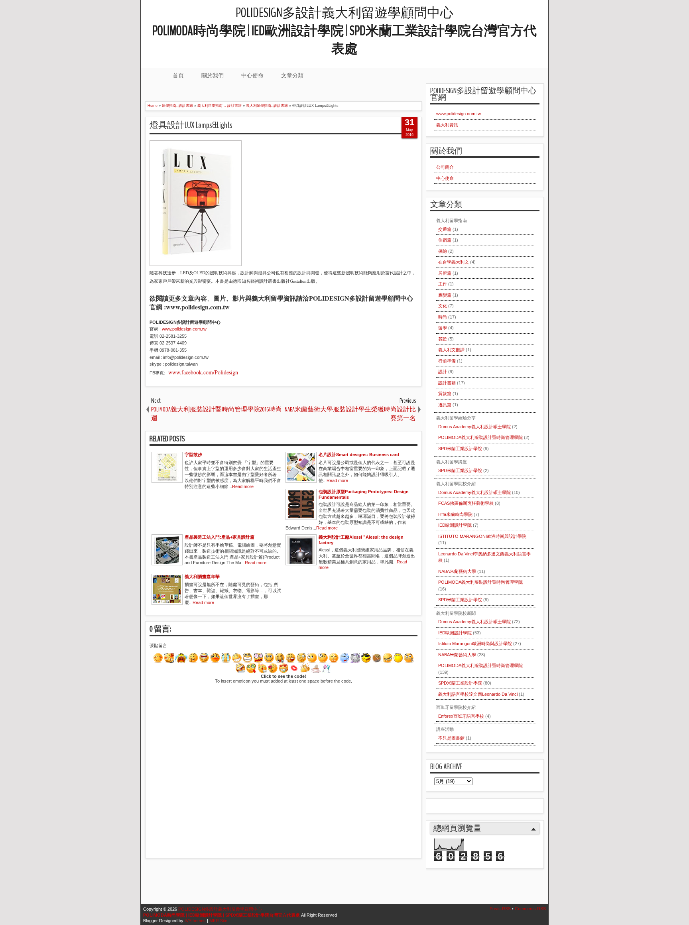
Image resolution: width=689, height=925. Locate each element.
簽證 (442, 339)
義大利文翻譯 (451, 349)
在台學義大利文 (453, 262)
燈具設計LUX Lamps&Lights (191, 125)
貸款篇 (444, 393)
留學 (442, 327)
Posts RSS (500, 908)
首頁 (178, 75)
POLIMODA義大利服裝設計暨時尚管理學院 (480, 437)
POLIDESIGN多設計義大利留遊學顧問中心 (344, 31)
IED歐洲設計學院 (455, 525)
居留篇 (444, 273)
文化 (442, 305)
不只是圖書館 (451, 738)
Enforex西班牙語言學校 (461, 716)
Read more (243, 486)
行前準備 (447, 360)
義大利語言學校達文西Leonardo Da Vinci (478, 694)
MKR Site (218, 920)
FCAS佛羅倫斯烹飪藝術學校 (466, 503)
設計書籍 (447, 382)
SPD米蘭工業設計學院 (460, 448)
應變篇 (444, 295)
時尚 (442, 317)
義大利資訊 (447, 124)
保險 (442, 251)
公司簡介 (445, 167)
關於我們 (212, 75)
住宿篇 (444, 240)
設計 (442, 371)
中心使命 (252, 75)
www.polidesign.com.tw (458, 113)
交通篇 (444, 229)
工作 (442, 283)
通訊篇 (444, 404)
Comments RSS (530, 908)
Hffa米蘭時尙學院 (455, 514)
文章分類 (292, 75)
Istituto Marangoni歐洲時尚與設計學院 (475, 643)
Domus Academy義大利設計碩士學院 (474, 426)
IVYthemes (195, 920)
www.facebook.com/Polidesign (202, 372)
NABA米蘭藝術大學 (457, 571)
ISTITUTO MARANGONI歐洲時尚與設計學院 (482, 536)
